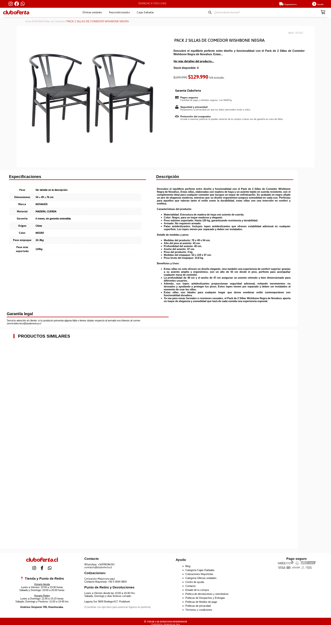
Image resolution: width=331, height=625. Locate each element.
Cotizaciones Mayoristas (199, 574)
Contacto (190, 585)
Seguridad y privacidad (194, 107)
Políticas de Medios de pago (201, 601)
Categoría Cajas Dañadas (199, 570)
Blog (187, 566)
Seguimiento (290, 4)
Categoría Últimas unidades (201, 578)
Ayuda (320, 4)
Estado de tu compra (197, 589)
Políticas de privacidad (198, 605)
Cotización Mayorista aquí (99, 578)
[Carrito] (323, 12)
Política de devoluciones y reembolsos (207, 593)
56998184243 (106, 564)
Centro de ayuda (194, 581)
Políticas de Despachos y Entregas (205, 597)
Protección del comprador (195, 116)
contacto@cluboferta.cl (98, 567)
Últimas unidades (92, 12)
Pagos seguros (189, 97)
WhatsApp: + (91, 564)
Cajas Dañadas (145, 12)
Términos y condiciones (198, 609)
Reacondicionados (119, 12)
